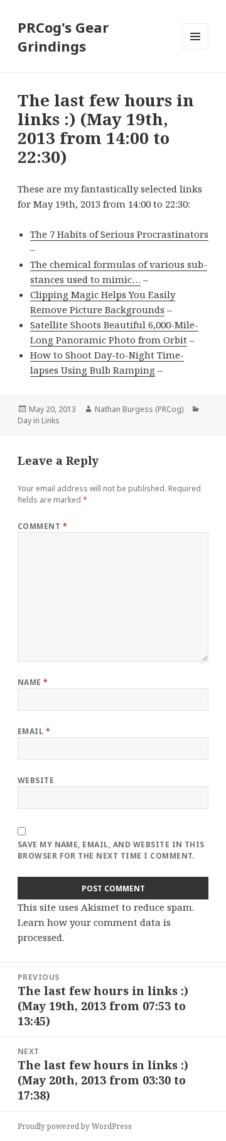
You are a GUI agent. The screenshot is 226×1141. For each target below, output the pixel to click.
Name (33, 682)
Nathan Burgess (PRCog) (139, 409)
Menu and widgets (195, 49)
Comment (42, 526)
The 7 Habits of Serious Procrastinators (119, 234)
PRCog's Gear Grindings (63, 36)
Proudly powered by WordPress (75, 1126)
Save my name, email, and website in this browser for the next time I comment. (111, 850)
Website (36, 780)
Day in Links (39, 420)
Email (34, 731)
